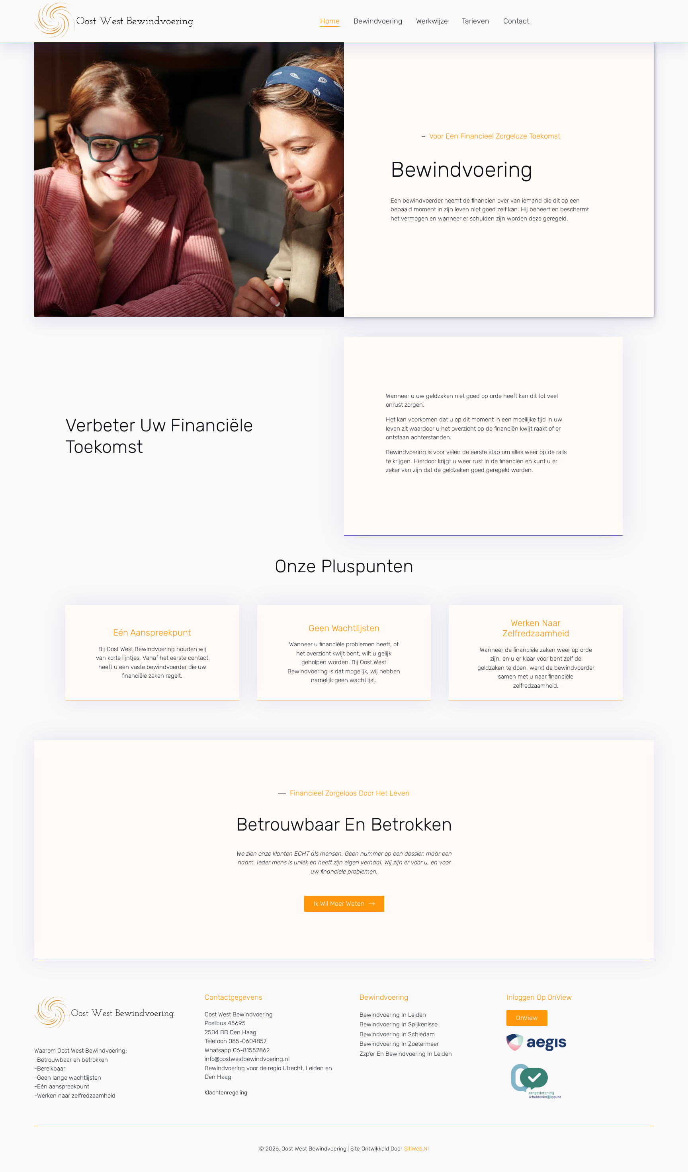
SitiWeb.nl (416, 1148)
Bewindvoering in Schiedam (397, 1034)
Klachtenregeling (226, 1092)
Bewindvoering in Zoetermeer (399, 1043)
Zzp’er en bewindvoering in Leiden (406, 1053)
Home (330, 21)
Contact (516, 21)
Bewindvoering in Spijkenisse (399, 1024)
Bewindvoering (378, 21)
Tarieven (475, 21)
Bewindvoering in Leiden (393, 1014)
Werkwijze (432, 21)
